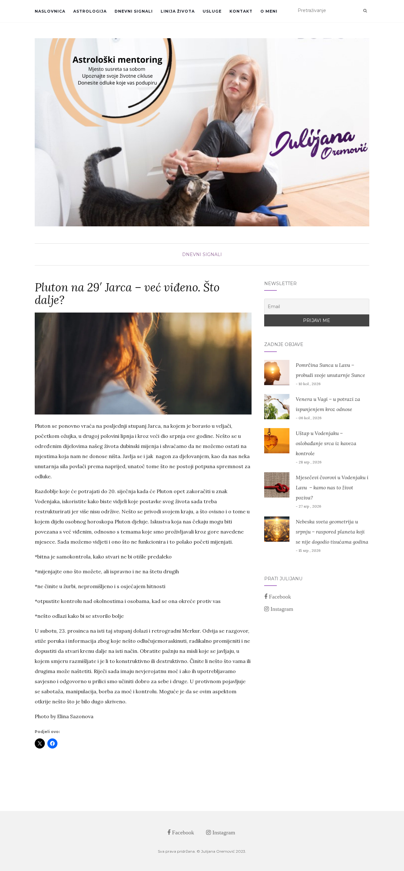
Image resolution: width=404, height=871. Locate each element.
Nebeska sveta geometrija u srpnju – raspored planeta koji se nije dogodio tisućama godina (332, 531)
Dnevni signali (134, 11)
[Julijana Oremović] (202, 132)
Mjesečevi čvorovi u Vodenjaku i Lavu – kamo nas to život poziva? (332, 487)
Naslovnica (50, 11)
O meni (268, 11)
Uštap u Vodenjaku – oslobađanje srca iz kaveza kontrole (326, 443)
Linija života (178, 11)
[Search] (365, 10)
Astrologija (90, 11)
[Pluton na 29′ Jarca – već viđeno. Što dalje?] (143, 364)
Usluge (212, 11)
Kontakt (240, 11)
